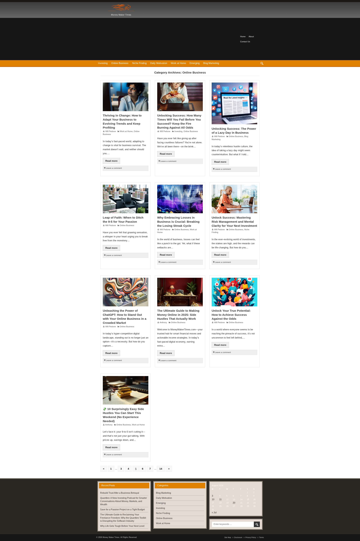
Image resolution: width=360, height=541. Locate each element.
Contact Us (245, 41)
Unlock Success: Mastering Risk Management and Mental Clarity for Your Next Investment (234, 221)
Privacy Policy (250, 537)
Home (243, 36)
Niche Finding (139, 63)
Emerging (195, 63)
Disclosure (238, 537)
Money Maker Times (111, 537)
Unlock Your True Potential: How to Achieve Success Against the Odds (231, 314)
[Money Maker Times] (121, 5)
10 (213, 499)
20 (234, 503)
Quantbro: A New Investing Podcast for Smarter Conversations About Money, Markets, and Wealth (123, 501)
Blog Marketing (211, 63)
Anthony (163, 322)
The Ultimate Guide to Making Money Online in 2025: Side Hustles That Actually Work (178, 314)
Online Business (119, 63)
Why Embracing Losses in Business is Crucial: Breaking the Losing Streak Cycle (178, 221)
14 (160, 468)
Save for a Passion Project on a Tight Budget (122, 509)
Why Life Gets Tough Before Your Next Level (122, 526)
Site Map (227, 537)
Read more (111, 160)
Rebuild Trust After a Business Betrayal (119, 493)
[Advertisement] (167, 39)
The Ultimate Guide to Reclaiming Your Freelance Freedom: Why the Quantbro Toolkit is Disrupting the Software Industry (123, 517)
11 (220, 499)
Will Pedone (110, 131)
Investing (103, 63)
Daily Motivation (158, 63)
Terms (261, 537)
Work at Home (178, 63)
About (251, 36)
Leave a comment (114, 168)
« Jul (214, 512)
